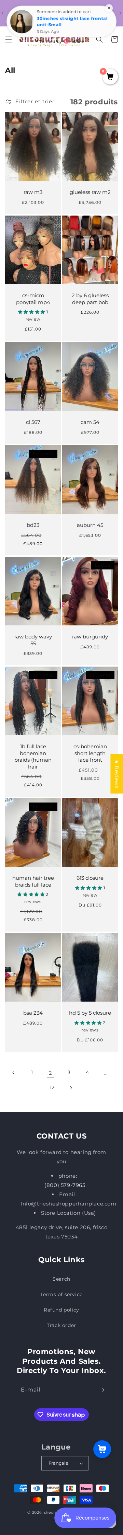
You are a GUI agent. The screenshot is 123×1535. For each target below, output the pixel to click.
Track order (61, 1325)
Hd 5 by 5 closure (90, 1012)
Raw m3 (33, 192)
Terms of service (61, 1294)
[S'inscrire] (101, 1390)
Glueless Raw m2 (90, 192)
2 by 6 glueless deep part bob (90, 298)
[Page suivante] (70, 1087)
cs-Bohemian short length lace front (90, 753)
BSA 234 (33, 1012)
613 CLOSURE (90, 878)
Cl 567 (33, 422)
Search (61, 1279)
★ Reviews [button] (116, 774)
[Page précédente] (13, 1072)
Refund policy (61, 1310)
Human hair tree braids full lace (33, 881)
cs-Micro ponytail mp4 (33, 298)
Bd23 (33, 525)
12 (52, 1087)
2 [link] (50, 1073)
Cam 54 (90, 422)
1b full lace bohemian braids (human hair (33, 756)
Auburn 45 (90, 525)
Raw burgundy (90, 636)
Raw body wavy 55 (33, 640)
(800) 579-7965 (64, 1185)
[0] (110, 77)
